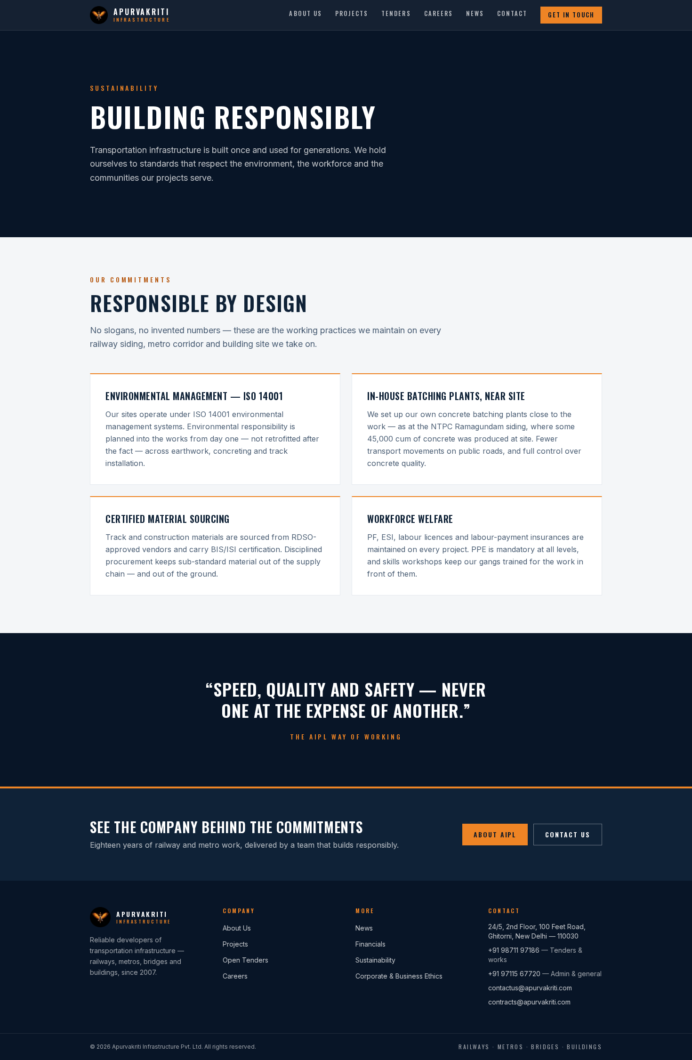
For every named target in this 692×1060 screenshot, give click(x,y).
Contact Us (567, 834)
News (475, 13)
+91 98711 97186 (513, 950)
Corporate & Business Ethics (399, 976)
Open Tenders (245, 960)
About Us (305, 13)
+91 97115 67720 (514, 974)
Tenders (395, 13)
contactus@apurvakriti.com (530, 988)
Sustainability (375, 960)
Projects (351, 13)
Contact (512, 13)
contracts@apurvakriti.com (529, 1002)
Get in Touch (571, 14)
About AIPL (495, 834)
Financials (370, 944)
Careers (438, 13)
